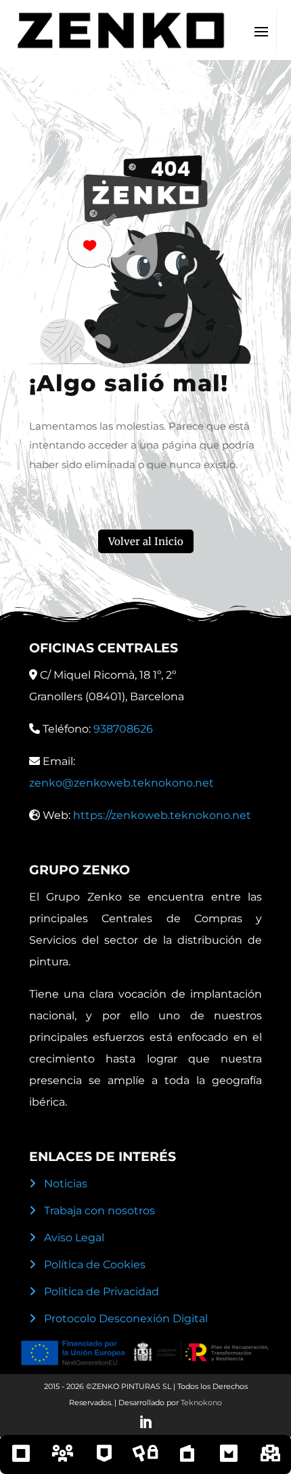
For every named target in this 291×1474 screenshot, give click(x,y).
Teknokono (201, 1402)
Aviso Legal (74, 1237)
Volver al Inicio (145, 541)
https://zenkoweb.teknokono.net (162, 815)
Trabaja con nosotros (99, 1210)
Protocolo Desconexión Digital (126, 1318)
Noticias (65, 1183)
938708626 (123, 728)
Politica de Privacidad (101, 1291)
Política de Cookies (95, 1264)
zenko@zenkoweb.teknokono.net (121, 782)
